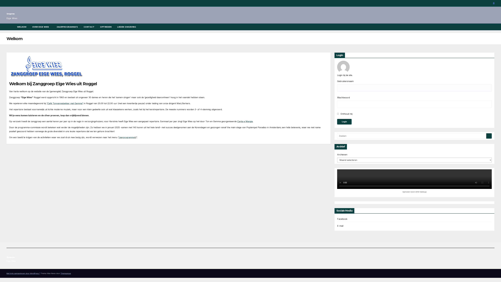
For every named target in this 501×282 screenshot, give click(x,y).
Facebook (342, 219)
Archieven (342, 154)
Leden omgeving (127, 27)
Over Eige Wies (41, 27)
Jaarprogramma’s (67, 27)
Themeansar (66, 273)
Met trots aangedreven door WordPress (23, 273)
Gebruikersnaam (345, 81)
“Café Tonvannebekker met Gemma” (65, 103)
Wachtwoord (343, 97)
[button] (492, 27)
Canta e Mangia (245, 121)
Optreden (106, 27)
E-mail (340, 226)
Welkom (21, 27)
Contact (89, 27)
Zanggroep (11, 14)
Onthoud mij (346, 114)
